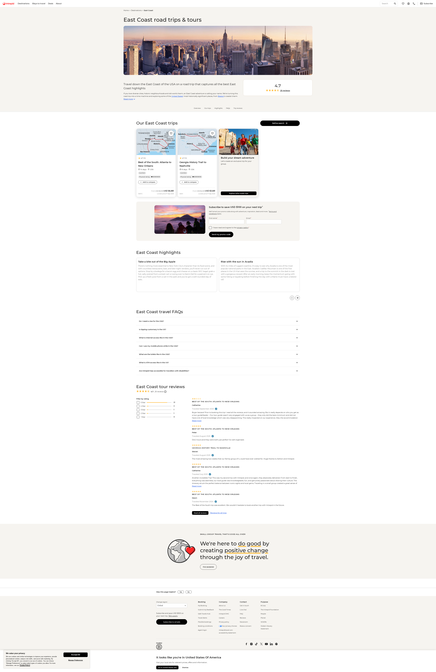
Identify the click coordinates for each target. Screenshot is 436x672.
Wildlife (263, 622)
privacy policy (242, 228)
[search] (386, 3)
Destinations (23, 3)
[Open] (165, 391)
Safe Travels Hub (204, 614)
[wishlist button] (171, 133)
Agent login (202, 630)
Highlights (218, 108)
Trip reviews (238, 108)
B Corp (263, 605)
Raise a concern (245, 626)
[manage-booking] (408, 3)
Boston (221, 96)
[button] (171, 133)
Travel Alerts (202, 618)
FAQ (241, 614)
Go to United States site (167, 667)
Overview (197, 108)
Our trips (207, 108)
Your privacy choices (229, 626)
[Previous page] (292, 298)
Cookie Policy (25, 665)
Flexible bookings (204, 622)
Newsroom (244, 622)
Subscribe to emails (171, 622)
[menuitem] (8, 3)
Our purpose (208, 567)
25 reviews (285, 91)
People (263, 614)
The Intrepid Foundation (270, 610)
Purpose (264, 602)
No (189, 592)
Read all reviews (200, 513)
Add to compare (149, 182)
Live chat (243, 610)
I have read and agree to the (231, 228)
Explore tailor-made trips (238, 193)
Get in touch (244, 605)
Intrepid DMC (224, 614)
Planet (263, 618)
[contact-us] (414, 3)
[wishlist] (403, 3)
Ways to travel (38, 3)
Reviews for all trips (218, 513)
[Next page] (297, 298)
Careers (221, 618)
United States (177, 96)
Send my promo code (221, 234)
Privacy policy (224, 622)
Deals (50, 3)
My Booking (202, 605)
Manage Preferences (75, 660)
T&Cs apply (172, 616)
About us (222, 605)
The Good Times (225, 610)
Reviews (243, 618)
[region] (47, 659)
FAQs (228, 108)
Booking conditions (205, 626)
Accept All (75, 655)
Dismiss (185, 667)
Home (126, 10)
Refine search (278, 123)
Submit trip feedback (206, 610)
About (59, 3)
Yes (181, 592)
